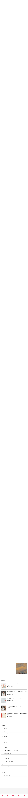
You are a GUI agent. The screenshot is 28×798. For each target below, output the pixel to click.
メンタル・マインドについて (7, 761)
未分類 (3, 769)
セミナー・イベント (6, 744)
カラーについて (5, 742)
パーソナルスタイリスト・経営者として (10, 750)
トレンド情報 (4, 747)
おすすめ (3, 731)
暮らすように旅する (6, 766)
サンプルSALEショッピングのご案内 (14, 698)
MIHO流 (3, 725)
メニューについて (5, 758)
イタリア (3, 739)
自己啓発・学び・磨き (6, 775)
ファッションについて (6, 753)
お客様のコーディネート (7, 733)
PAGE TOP (26, 792)
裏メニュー (4, 780)
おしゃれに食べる (5, 728)
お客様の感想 (4, 736)
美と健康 (3, 772)
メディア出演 (4, 755)
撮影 (2, 764)
